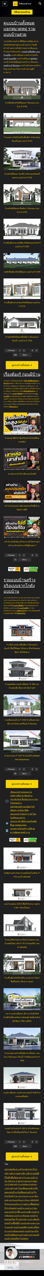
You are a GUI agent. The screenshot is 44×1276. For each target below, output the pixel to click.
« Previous (11, 350)
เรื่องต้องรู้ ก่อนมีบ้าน (16, 1208)
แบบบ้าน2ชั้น (23, 608)
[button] (40, 4)
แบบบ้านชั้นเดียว (29, 52)
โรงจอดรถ (23, 1238)
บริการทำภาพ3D (12, 1173)
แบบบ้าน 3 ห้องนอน (12, 65)
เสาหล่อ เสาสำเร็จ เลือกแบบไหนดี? (22, 474)
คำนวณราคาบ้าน (28, 1169)
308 (15, 355)
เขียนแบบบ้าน (21, 611)
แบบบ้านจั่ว (22, 1219)
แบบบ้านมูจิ (22, 1235)
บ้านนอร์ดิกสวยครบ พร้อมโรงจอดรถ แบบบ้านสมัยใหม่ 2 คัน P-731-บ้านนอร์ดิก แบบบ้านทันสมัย (22, 943)
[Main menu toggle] (4, 3)
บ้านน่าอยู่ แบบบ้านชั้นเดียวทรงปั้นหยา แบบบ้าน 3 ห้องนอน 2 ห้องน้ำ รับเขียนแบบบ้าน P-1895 (22, 1057)
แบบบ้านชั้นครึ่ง (33, 1219)
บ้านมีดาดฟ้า (13, 1184)
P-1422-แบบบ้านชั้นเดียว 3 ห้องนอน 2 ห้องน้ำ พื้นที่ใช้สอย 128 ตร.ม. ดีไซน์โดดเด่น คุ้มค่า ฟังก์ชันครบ (22, 648)
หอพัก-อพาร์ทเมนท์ (11, 1200)
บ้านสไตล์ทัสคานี (24, 1184)
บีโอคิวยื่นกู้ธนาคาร (14, 1177)
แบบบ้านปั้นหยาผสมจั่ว (16, 1231)
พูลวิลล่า (34, 59)
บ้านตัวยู (19, 1181)
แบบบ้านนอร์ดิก (10, 59)
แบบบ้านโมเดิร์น (11, 1238)
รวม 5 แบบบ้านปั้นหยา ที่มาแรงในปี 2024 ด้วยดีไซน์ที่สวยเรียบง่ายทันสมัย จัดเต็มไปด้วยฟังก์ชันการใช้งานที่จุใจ (22, 1017)
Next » (25, 355)
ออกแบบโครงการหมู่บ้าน (19, 1204)
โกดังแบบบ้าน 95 (25, 4)
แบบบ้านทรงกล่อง (28, 1223)
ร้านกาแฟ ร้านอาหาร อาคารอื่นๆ (26, 1196)
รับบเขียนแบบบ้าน (26, 1188)
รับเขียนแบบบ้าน (25, 1192)
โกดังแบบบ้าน (13, 407)
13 (15, 560)
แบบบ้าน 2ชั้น (14, 1212)
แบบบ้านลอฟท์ (33, 1235)
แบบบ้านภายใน (31, 1231)
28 (15, 774)
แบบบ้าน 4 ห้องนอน (22, 1216)
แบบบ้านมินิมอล (11, 1235)
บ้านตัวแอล (26, 1181)
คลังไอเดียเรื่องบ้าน (29, 391)
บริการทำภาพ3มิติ (30, 1173)
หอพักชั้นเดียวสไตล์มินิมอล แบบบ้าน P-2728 (22, 272)
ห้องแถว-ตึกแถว (24, 1200)
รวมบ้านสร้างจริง (11, 1188)
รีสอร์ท (10, 1196)
